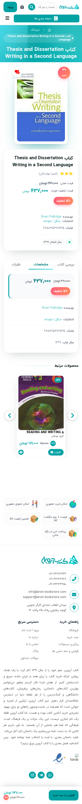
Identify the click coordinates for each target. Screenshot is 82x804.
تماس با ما (32, 644)
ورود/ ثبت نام (30, 630)
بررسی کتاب (65, 264)
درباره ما (33, 637)
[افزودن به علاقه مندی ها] (17, 72)
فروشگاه (35, 30)
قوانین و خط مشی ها (65, 651)
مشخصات (41, 264)
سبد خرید (73, 637)
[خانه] (49, 30)
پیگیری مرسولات (68, 644)
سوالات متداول (29, 658)
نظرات (16, 264)
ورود (10, 7)
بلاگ (35, 651)
